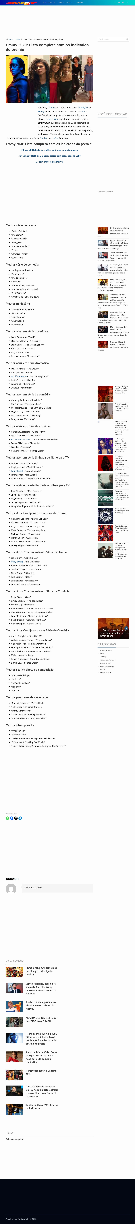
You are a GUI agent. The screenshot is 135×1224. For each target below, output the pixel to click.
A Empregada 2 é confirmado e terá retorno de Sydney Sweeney (122, 407)
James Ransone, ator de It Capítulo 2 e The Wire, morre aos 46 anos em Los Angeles (41, 989)
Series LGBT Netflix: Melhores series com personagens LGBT (49, 155)
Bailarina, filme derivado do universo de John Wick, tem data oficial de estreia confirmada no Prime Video (121, 445)
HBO (84, 111)
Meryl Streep (17, 561)
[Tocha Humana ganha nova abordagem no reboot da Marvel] (14, 1006)
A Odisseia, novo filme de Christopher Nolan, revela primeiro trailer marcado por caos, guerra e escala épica (113, 270)
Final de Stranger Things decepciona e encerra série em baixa (121, 529)
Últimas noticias (105, 672)
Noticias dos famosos (107, 660)
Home (11, 39)
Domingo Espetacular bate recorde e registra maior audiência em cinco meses (122, 495)
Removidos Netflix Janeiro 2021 (41, 1072)
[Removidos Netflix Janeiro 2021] (14, 1075)
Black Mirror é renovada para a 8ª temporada (122, 511)
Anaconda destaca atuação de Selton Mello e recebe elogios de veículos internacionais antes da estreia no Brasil (113, 317)
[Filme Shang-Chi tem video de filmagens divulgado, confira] (14, 972)
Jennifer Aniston (19, 376)
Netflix (52, 107)
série (56, 138)
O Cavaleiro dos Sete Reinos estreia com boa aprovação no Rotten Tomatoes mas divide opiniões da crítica (122, 480)
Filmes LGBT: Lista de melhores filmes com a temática (49, 150)
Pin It (16, 879)
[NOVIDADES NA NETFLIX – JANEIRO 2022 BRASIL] (14, 1022)
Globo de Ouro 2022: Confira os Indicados (42, 1107)
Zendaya (44, 138)
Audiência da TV (13, 1219)
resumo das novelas (107, 666)
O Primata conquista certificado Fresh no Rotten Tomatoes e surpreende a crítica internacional (122, 462)
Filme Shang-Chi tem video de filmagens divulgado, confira (41, 971)
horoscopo (103, 657)
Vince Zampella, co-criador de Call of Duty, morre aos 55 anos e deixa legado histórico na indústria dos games (112, 285)
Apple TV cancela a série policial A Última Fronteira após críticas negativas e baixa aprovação (113, 244)
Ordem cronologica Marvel (49, 161)
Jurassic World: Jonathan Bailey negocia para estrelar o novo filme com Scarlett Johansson (42, 1092)
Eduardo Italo (33, 888)
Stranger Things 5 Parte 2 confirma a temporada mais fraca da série (113, 346)
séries (48, 119)
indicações (83, 107)
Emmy (41, 111)
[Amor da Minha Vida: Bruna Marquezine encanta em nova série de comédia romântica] (14, 1056)
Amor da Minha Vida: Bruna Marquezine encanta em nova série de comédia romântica (41, 1058)
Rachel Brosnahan (20, 439)
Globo (102, 653)
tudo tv (79, 2)
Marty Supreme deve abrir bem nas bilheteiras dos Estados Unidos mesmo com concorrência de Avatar (113, 332)
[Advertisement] (67, 21)
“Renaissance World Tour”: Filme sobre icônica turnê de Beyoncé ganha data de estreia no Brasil (41, 1039)
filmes (56, 119)
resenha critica (49, 2)
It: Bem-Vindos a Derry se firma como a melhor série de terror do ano (113, 232)
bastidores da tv (65, 2)
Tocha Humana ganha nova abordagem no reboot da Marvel (41, 1005)
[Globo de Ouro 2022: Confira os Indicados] (14, 1109)
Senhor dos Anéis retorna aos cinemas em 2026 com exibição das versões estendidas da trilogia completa (122, 428)
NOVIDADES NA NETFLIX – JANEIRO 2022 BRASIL (42, 1020)
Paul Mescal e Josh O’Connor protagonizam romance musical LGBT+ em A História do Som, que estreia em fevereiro (121, 551)
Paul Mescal (17, 471)
